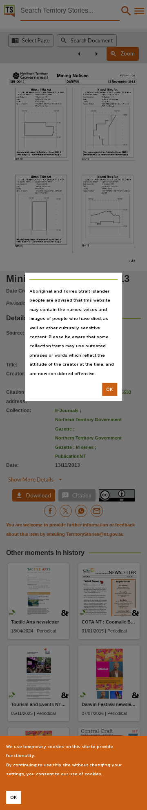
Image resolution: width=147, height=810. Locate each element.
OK (109, 389)
